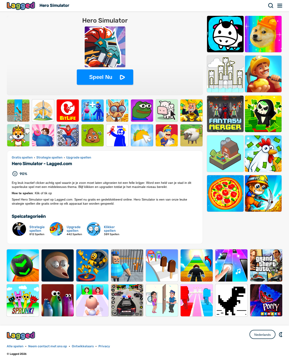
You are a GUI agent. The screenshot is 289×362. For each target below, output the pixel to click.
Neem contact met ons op (47, 346)
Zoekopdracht (270, 5)
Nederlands (262, 334)
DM (281, 334)
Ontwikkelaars (83, 346)
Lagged (21, 6)
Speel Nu (100, 77)
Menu (279, 5)
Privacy (104, 346)
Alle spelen (15, 346)
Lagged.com (21, 335)
